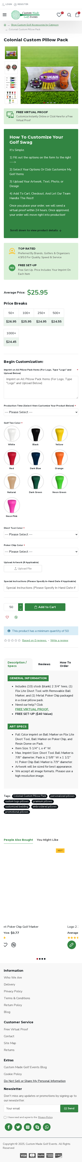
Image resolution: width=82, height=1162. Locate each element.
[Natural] (12, 481)
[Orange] (59, 457)
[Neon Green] (59, 481)
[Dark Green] (36, 481)
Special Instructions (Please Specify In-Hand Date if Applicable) (40, 581)
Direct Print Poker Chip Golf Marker (27, 927)
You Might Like (47, 840)
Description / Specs (17, 664)
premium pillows (42, 801)
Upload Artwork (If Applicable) (21, 562)
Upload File (25, 568)
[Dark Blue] (36, 457)
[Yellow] (59, 434)
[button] (24, 75)
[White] (12, 434)
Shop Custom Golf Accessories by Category (35, 24)
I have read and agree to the (30, 1117)
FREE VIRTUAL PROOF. (32, 709)
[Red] (12, 457)
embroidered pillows (45, 806)
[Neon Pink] (12, 505)
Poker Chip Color (13, 545)
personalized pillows (63, 796)
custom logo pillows (17, 801)
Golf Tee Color (12, 422)
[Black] (36, 434)
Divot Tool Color (13, 528)
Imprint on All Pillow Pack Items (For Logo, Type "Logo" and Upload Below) (37, 371)
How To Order (65, 664)
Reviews (44, 664)
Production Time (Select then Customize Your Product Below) (39, 405)
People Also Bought (18, 840)
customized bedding (16, 806)
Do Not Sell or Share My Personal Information (35, 1081)
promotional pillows (16, 812)
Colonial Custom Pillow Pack (30, 796)
